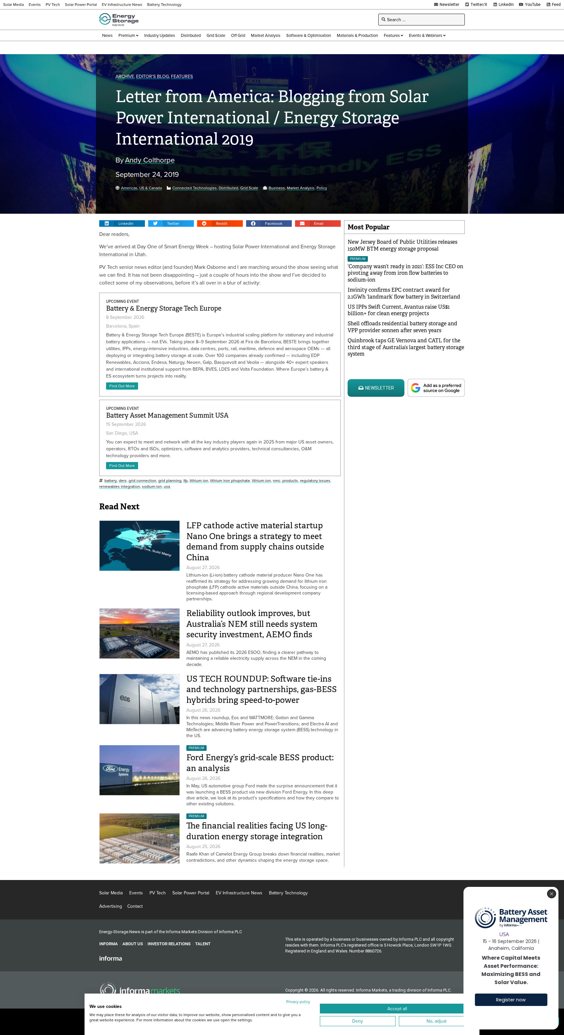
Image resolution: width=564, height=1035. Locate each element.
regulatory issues (315, 481)
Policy (322, 188)
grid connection (142, 481)
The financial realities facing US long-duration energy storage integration (256, 831)
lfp (185, 481)
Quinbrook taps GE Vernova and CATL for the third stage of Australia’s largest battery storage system (406, 347)
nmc (276, 481)
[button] (122, 223)
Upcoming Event (122, 301)
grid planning (169, 481)
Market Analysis (301, 188)
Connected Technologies (194, 188)
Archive (125, 76)
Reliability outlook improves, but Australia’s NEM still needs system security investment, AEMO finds (252, 624)
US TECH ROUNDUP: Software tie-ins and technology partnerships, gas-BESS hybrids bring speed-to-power (261, 689)
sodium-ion (152, 487)
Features (182, 76)
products (290, 481)
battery (110, 481)
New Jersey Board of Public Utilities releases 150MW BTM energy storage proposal (402, 245)
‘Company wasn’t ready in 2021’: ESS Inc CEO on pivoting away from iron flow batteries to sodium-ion (405, 273)
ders (123, 481)
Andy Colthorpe (150, 160)
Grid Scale (249, 188)
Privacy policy (298, 1001)
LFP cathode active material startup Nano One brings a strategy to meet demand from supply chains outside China (255, 541)
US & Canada (150, 188)
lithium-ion (261, 481)
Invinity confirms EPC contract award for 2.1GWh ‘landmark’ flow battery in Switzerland (404, 293)
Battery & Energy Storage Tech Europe (163, 308)
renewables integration (119, 487)
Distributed (228, 188)
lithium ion (199, 481)
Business (277, 188)
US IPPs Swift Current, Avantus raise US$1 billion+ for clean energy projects (399, 310)
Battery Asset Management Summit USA (167, 415)
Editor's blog (152, 76)
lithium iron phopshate (230, 481)
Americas (129, 188)
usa (167, 487)
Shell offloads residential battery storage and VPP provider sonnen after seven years (402, 327)
